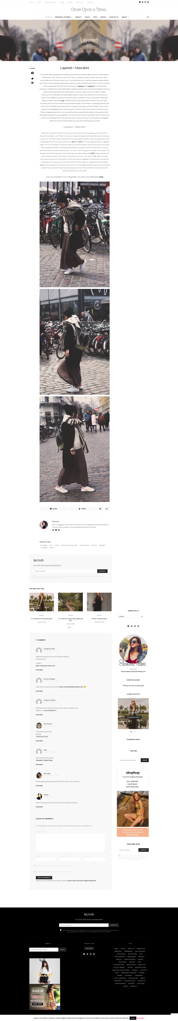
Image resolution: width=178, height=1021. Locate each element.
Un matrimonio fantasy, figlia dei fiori (70, 619)
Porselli (129, 975)
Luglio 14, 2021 (41, 622)
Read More (140, 1018)
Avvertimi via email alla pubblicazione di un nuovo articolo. (54, 871)
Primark (102, 545)
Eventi (119, 959)
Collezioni (133, 954)
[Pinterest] (148, 2)
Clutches (133, 832)
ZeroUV (134, 986)
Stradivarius (120, 983)
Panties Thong (137, 830)
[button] (69, 627)
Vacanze (141, 983)
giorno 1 (81, 86)
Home (31, 2)
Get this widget (133, 834)
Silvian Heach (130, 981)
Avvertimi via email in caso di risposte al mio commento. (53, 866)
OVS (117, 972)
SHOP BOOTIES (132, 787)
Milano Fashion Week (121, 970)
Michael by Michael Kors (70, 545)
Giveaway (122, 962)
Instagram (131, 964)
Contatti (90, 2)
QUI (62, 100)
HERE (92, 153)
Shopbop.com (132, 773)
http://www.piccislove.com (45, 666)
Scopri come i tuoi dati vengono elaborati (81, 880)
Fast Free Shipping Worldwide (133, 777)
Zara (52, 547)
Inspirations (119, 964)
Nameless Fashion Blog (44, 760)
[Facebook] (140, 2)
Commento (39, 832)
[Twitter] (142, 2)
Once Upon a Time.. (89, 9)
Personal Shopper (50, 2)
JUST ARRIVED (132, 781)
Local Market (119, 967)
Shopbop (44, 547)
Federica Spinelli (49, 700)
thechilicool (48, 724)
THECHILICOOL (42, 736)
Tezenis (131, 983)
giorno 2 (91, 86)
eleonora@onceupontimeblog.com (133, 671)
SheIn (143, 978)
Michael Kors (85, 545)
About (124, 17)
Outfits (39, 2)
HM (51, 545)
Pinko (120, 975)
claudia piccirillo (49, 649)
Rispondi (39, 670)
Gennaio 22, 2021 (99, 622)
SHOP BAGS (132, 784)
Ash (116, 948)
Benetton (141, 948)
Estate (142, 956)
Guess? (132, 962)
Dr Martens (120, 956)
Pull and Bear (120, 978)
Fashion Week (130, 959)
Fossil (141, 959)
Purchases (134, 978)
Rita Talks (47, 774)
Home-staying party (99, 619)
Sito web (87, 856)
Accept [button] (133, 1018)
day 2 (81, 142)
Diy (142, 954)
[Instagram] (145, 2)
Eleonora (55, 522)
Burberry (129, 951)
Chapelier (121, 954)
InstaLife (142, 964)
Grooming (125, 832)
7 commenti (94, 46)
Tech (95, 17)
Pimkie (142, 972)
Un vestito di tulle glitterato (41, 619)
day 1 (74, 142)
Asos (123, 948)
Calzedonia (140, 951)
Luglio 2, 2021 (70, 624)
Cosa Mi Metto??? (49, 710)
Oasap (135, 970)
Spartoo (142, 981)
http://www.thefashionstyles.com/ (72, 687)
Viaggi (62, 2)
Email (62, 856)
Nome (38, 856)
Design (103, 17)
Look (57, 545)
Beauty (70, 2)
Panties (129, 830)
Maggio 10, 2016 (84, 46)
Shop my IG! (80, 2)
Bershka (118, 951)
